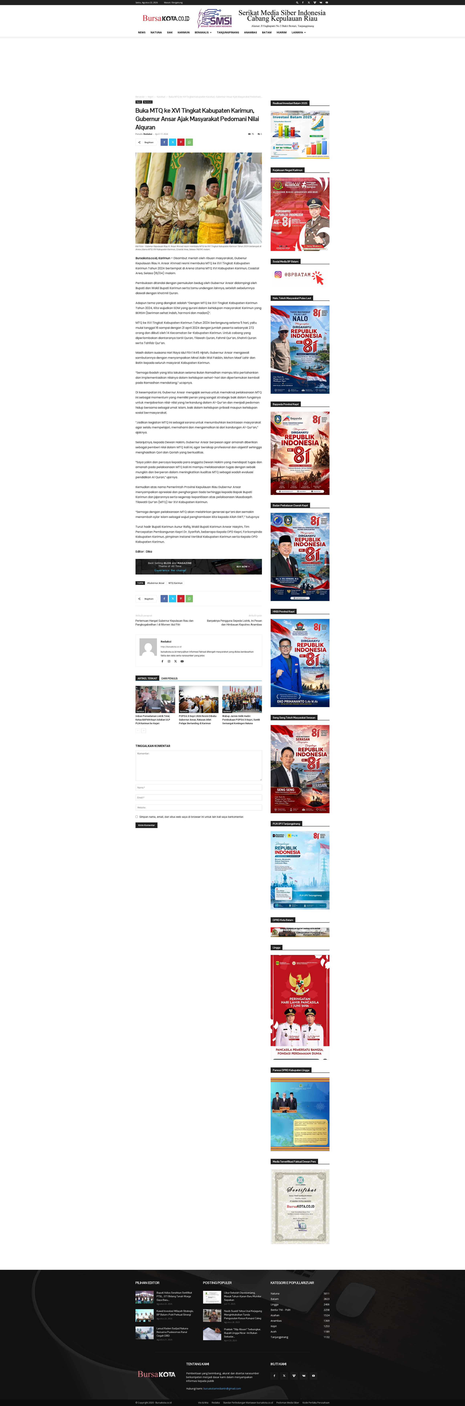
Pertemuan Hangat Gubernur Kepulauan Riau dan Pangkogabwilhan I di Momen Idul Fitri (164, 622)
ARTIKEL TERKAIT (147, 678)
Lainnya (297, 32)
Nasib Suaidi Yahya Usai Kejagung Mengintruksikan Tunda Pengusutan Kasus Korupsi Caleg (243, 1314)
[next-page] (143, 730)
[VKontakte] (321, 2)
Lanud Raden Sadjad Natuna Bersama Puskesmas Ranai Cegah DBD (172, 1332)
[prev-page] (138, 730)
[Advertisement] (232, 64)
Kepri (150, 96)
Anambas (250, 32)
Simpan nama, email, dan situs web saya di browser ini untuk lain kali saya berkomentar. (191, 816)
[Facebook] (303, 2)
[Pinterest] (181, 142)
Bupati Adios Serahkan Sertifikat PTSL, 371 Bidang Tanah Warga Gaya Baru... (174, 1296)
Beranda (140, 96)
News (141, 32)
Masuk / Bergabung (173, 2)
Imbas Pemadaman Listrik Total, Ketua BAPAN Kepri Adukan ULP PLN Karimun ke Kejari (153, 720)
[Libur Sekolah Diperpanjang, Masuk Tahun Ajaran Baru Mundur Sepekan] (212, 1297)
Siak (170, 32)
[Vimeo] (315, 2)
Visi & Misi (203, 1402)
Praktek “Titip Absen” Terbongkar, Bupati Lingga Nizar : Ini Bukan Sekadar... (242, 1333)
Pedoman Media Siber (287, 1402)
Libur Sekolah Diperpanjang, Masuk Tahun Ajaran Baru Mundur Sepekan (242, 1296)
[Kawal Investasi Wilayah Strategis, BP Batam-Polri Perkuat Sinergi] (145, 1315)
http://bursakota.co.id (171, 646)
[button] (297, 2)
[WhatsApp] (189, 142)
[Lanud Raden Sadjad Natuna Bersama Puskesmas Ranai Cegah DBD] (145, 1333)
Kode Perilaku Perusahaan (316, 1402)
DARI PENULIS (169, 678)
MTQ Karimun (176, 583)
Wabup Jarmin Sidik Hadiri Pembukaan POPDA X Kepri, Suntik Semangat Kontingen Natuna (241, 720)
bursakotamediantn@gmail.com (222, 1388)
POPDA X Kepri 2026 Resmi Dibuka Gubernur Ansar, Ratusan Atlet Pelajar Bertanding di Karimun (197, 720)
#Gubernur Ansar (156, 583)
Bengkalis (202, 32)
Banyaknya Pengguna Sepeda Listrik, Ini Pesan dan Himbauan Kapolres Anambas (234, 622)
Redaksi (147, 134)
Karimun (184, 32)
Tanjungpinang (228, 32)
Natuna (156, 32)
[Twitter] (309, 2)
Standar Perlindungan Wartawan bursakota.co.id (248, 1402)
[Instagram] (170, 661)
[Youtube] (326, 2)
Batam (267, 32)
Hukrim (282, 32)
